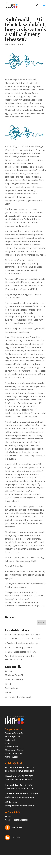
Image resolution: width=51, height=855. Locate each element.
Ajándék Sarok (11, 756)
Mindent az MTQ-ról (14, 679)
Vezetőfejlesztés (12, 736)
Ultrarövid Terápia (13, 753)
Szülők (20, 44)
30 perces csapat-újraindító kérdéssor (22, 634)
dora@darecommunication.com (19, 770)
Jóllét (7, 743)
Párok (8, 683)
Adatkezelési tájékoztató (16, 819)
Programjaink (11, 688)
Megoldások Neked (14, 750)
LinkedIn (16, 837)
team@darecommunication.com (19, 805)
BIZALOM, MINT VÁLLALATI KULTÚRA (23, 638)
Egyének (9, 671)
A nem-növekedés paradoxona (19, 647)
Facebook (17, 828)
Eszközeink (10, 740)
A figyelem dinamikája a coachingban (22, 643)
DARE (13, 44)
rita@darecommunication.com (19, 788)
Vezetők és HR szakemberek (18, 697)
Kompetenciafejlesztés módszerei (20, 651)
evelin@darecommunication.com (20, 797)
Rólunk (8, 816)
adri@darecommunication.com (19, 779)
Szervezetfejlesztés (14, 733)
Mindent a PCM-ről (14, 675)
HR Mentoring (11, 746)
